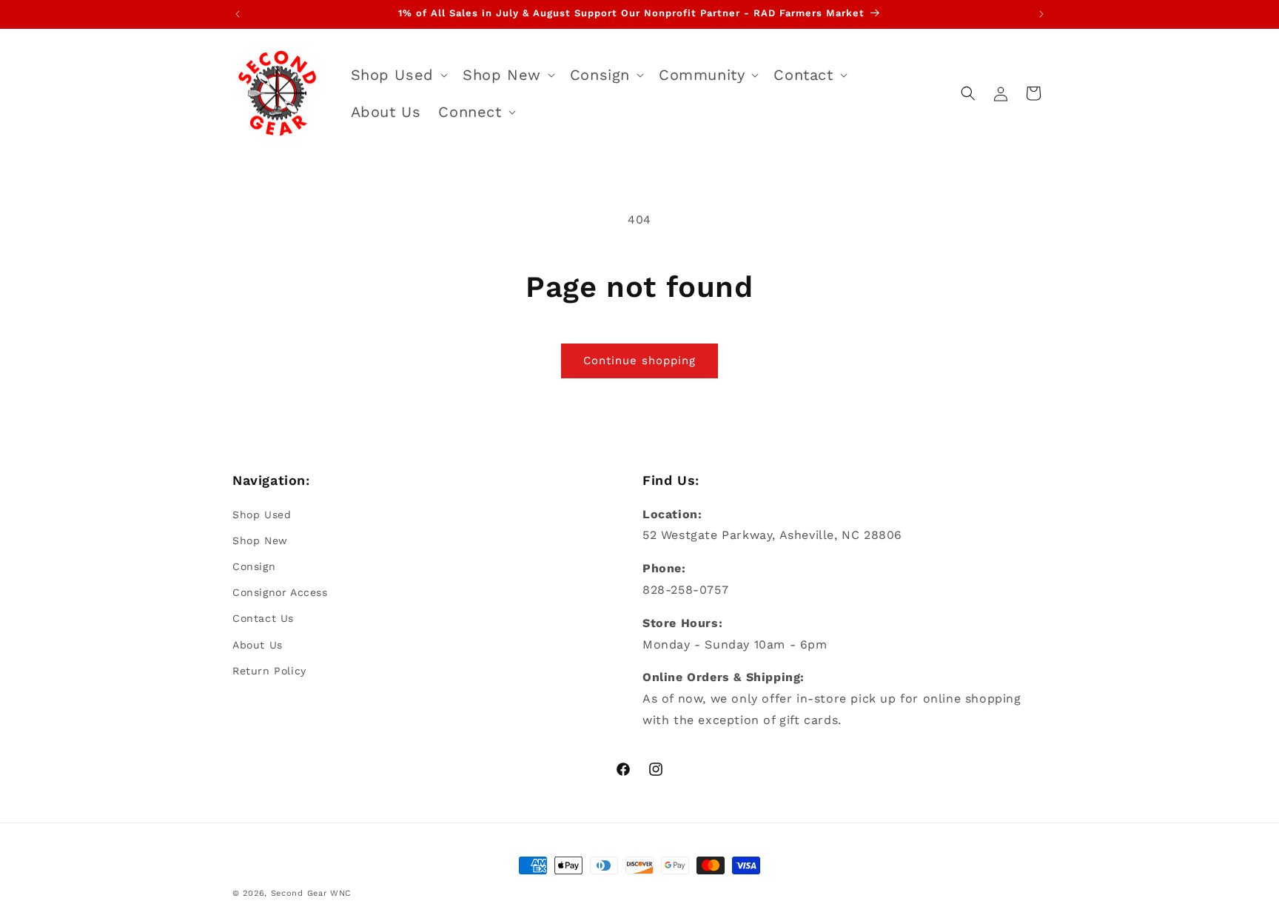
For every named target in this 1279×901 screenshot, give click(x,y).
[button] (398, 74)
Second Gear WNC (311, 893)
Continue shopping (639, 360)
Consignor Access (280, 592)
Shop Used (261, 514)
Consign (253, 566)
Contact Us (263, 618)
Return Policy (269, 670)
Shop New (260, 540)
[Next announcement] (1041, 14)
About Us (257, 644)
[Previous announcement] (237, 14)
